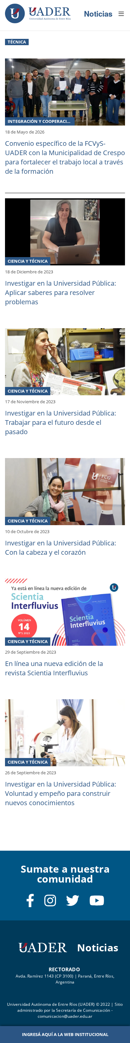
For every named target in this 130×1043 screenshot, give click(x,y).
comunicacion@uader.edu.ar (65, 1016)
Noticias (98, 13)
